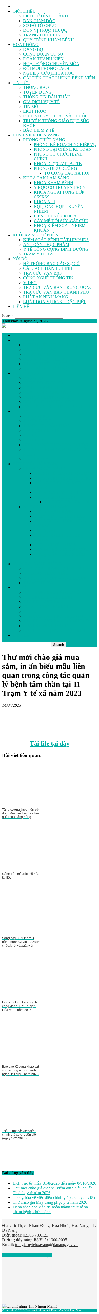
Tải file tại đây (49, 743)
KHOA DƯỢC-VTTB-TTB (58, 163)
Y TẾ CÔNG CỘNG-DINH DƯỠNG (55, 249)
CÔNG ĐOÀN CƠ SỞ (43, 54)
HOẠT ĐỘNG (26, 44)
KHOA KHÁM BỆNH (53, 182)
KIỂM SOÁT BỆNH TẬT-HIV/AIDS (56, 240)
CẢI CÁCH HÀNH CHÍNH (47, 268)
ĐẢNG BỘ (33, 49)
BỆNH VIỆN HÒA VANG (36, 135)
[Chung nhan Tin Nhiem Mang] (29, 1306)
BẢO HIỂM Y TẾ (38, 130)
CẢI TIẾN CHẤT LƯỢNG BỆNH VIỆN (59, 78)
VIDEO (30, 282)
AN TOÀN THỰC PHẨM (46, 244)
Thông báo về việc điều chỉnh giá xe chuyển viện (54, 1197)
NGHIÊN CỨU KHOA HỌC (48, 73)
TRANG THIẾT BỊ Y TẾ (45, 35)
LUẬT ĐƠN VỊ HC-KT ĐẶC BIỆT (54, 301)
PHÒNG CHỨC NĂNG (44, 140)
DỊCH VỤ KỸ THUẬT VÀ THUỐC (55, 116)
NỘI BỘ (20, 259)
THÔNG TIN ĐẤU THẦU (46, 97)
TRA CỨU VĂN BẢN (43, 273)
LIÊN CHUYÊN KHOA (55, 216)
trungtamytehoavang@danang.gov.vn (46, 1244)
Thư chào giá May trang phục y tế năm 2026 (50, 1202)
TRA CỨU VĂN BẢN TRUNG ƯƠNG (58, 287)
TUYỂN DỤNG (37, 92)
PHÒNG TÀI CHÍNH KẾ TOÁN (63, 149)
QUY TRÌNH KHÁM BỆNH (48, 40)
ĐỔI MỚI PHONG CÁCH (46, 68)
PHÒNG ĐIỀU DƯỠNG (55, 168)
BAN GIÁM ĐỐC (39, 21)
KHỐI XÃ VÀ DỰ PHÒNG (37, 235)
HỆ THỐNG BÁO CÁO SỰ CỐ (51, 263)
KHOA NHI (44, 201)
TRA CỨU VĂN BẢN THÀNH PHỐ (56, 292)
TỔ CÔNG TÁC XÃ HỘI (66, 173)
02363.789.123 (35, 1235)
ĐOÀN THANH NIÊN (43, 59)
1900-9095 (58, 1240)
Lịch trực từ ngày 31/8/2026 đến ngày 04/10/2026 (54, 1183)
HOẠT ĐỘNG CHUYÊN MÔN (51, 63)
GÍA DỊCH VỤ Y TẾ (41, 101)
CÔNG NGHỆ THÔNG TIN (48, 278)
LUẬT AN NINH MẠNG (45, 297)
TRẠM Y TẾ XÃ (38, 254)
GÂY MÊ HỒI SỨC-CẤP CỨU (61, 220)
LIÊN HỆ (21, 306)
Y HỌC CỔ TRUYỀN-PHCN (60, 187)
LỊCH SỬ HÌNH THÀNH (45, 16)
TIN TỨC (21, 82)
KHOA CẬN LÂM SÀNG (46, 178)
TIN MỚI (31, 106)
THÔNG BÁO (36, 87)
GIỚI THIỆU (24, 11)
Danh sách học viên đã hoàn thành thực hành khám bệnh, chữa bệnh (50, 1209)
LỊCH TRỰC (34, 111)
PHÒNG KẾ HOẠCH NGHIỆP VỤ (65, 144)
